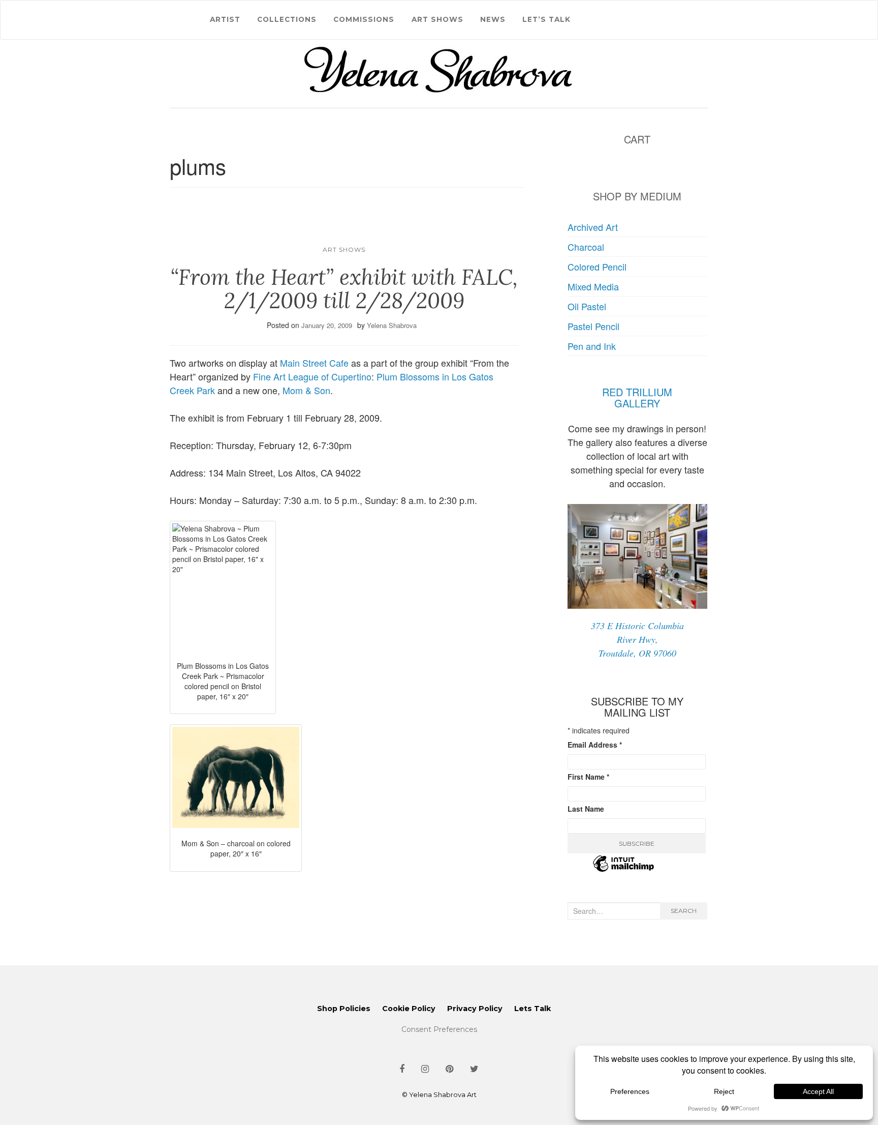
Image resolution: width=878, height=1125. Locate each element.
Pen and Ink (592, 345)
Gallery (637, 403)
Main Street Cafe (314, 362)
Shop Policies (343, 1008)
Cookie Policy (408, 1008)
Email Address (595, 744)
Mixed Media (593, 286)
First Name (588, 777)
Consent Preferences (439, 1029)
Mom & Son (306, 390)
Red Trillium (637, 391)
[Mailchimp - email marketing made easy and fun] (623, 869)
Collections (287, 19)
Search (684, 910)
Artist (225, 19)
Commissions (363, 19)
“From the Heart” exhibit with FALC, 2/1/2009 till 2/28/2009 (344, 288)
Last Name (586, 809)
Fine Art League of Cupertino (312, 376)
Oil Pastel (587, 306)
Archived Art (593, 226)
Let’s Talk (546, 19)
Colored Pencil (597, 266)
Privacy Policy (475, 1008)
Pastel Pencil (593, 326)
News (493, 19)
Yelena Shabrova (392, 325)
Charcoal (586, 246)
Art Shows (437, 19)
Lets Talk (532, 1008)
